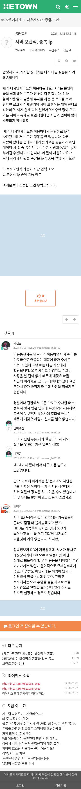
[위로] (66, 319)
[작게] (66, 61)
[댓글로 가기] (74, 61)
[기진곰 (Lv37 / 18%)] (9, 423)
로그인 (20, 785)
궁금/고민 (21, 33)
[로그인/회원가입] (66, 6)
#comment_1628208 (48, 432)
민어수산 (20, 50)
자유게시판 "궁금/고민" (43, 19)
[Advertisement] (40, 235)
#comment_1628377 (48, 510)
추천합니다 (40, 298)
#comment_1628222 (48, 458)
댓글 (9, 333)
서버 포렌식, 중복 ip (34, 42)
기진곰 (18, 343)
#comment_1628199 (48, 347)
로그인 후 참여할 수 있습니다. (31, 626)
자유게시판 (13, 19)
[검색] (58, 6)
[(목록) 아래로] (74, 319)
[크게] (59, 61)
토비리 (18, 506)
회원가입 (60, 785)
